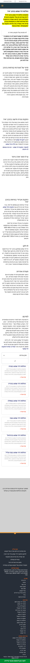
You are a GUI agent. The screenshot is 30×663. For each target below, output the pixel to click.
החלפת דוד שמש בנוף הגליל (16, 452)
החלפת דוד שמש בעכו (18, 418)
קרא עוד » (23, 377)
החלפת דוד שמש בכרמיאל (16, 435)
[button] (2, 5)
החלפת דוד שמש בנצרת (17, 366)
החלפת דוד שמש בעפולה (17, 401)
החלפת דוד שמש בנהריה (17, 383)
